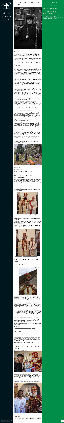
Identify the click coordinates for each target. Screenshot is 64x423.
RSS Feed (36, 418)
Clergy (27, 171)
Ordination (35, 256)
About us (6, 12)
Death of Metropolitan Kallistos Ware (49, 16)
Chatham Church (30, 414)
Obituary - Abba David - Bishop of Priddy (50, 8)
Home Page (7, 11)
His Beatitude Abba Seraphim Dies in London (51, 5)
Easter (32, 342)
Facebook (19, 418)
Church (29, 342)
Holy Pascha (18, 332)
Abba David (17, 328)
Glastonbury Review (6, 16)
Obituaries (30, 171)
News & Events (6, 13)
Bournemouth (22, 342)
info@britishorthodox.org (29, 418)
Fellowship (6, 15)
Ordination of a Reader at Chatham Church (50, 11)
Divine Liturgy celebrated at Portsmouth (50, 18)
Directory (6, 19)
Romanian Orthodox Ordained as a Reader (50, 13)
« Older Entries (17, 416)
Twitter (16, 418)
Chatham (25, 414)
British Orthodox (23, 171)
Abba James (17, 256)
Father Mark (31, 256)
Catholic (26, 342)
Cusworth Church (26, 256)
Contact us (6, 21)
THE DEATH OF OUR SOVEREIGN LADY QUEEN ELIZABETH (53, 15)
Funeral (30, 328)
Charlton (21, 414)
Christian (34, 414)
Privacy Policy (21, 421)
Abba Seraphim (17, 171)
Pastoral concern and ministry (48, 20)
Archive (6, 18)
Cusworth (20, 256)
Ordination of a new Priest (23, 175)
